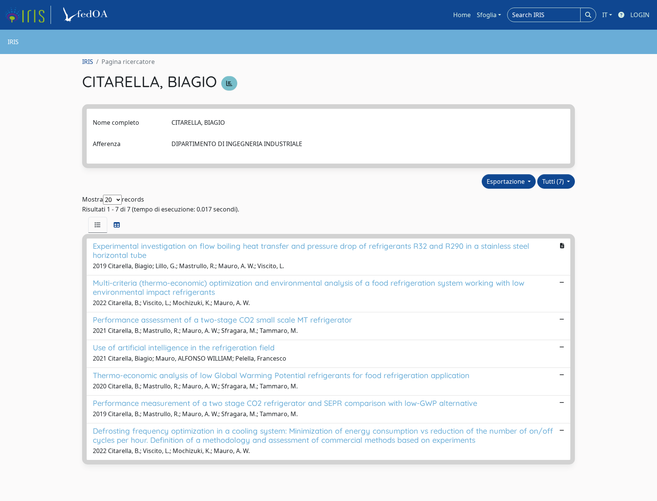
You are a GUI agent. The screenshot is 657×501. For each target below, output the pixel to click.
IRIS (87, 61)
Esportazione (506, 181)
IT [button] (605, 15)
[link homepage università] (86, 15)
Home (462, 15)
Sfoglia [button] (487, 15)
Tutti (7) (553, 181)
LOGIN (639, 15)
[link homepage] (28, 15)
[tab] (97, 225)
